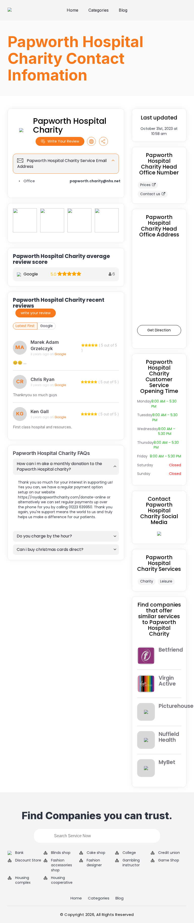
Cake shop (96, 852)
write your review (36, 312)
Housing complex (23, 880)
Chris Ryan (43, 379)
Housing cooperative (61, 880)
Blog (123, 10)
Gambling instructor (131, 863)
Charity (146, 581)
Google (46, 325)
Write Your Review (63, 141)
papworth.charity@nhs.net (95, 181)
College (129, 852)
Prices (145, 184)
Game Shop (168, 860)
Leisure (166, 581)
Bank (19, 852)
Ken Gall (40, 411)
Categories (98, 10)
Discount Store (28, 860)
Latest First (25, 325)
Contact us (150, 193)
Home (72, 10)
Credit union (169, 852)
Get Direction (159, 330)
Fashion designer (94, 863)
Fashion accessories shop (61, 865)
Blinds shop (60, 852)
